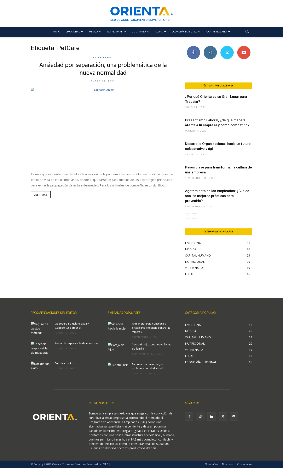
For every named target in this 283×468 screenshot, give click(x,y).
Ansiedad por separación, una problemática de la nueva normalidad (103, 69)
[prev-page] (187, 215)
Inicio (56, 32)
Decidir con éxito (65, 363)
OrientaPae (211, 464)
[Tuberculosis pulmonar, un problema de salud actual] (118, 370)
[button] (247, 32)
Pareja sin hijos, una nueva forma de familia (151, 346)
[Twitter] (223, 416)
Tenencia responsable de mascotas (76, 343)
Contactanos (244, 464)
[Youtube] (234, 416)
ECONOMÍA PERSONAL (184, 32)
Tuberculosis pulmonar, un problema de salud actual (147, 366)
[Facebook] (189, 416)
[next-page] (194, 215)
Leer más (41, 194)
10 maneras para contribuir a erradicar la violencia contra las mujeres (151, 327)
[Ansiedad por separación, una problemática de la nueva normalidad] (103, 127)
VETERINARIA (139, 32)
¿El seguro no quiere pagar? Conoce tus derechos (72, 325)
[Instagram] (200, 416)
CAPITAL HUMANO (216, 32)
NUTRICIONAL (114, 32)
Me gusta (193, 47)
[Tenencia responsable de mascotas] (41, 349)
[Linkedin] (211, 416)
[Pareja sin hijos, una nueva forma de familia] (118, 350)
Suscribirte (244, 47)
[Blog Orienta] (141, 14)
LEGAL (159, 32)
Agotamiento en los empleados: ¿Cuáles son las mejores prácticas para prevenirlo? (217, 196)
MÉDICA (93, 32)
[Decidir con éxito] (41, 369)
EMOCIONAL (73, 32)
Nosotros (227, 464)
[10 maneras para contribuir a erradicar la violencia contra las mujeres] (118, 329)
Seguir (210, 47)
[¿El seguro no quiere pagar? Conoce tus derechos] (41, 329)
